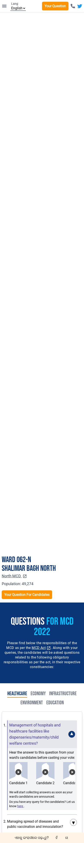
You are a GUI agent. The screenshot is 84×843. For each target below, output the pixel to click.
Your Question (55, 6)
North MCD (12, 576)
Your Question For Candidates (27, 595)
